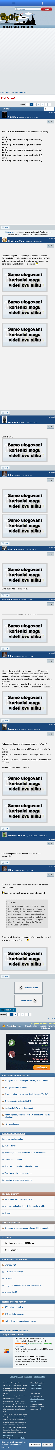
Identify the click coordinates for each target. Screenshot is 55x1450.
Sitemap (29, 1377)
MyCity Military (5, 92)
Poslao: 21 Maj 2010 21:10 (28, 117)
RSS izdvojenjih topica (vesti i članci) (20, 1321)
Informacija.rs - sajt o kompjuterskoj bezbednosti (25, 1153)
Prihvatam (35, 1444)
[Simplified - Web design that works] (40, 1409)
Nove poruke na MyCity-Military (16, 1075)
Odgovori (9, 1010)
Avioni (15, 92)
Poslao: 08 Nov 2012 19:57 (38, 836)
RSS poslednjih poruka (14, 1314)
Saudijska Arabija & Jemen (16, 1087)
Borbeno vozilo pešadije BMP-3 (18, 1101)
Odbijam (47, 1444)
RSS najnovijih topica (14, 1307)
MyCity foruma (8, 1435)
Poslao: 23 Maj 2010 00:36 (34, 241)
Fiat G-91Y (24, 92)
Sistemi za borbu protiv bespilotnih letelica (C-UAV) (26, 1094)
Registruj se (10, 232)
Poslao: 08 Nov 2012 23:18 (23, 870)
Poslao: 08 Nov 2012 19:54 (30, 729)
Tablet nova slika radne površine (18, 1173)
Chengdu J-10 (10, 1265)
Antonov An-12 (11, 1292)
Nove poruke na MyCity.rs (13, 1134)
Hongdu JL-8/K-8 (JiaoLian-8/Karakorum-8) (23, 1285)
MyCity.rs (38, 1385)
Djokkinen (13, 729)
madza (11, 549)
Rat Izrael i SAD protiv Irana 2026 (19, 1108)
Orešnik (8, 1213)
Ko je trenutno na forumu (13, 1335)
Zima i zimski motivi (13, 1159)
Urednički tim (39, 1377)
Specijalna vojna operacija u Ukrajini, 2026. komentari (27, 1080)
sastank (6, 599)
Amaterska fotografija (14, 1139)
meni (14, 3)
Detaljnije (20, 1346)
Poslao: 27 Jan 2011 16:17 (28, 422)
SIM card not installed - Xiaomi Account (21, 1166)
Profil (6, 227)
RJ (9, 475)
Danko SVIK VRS (17, 835)
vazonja (12, 422)
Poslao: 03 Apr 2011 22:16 (27, 549)
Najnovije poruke (16, 1377)
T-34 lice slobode (12, 1124)
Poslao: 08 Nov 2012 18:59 (23, 656)
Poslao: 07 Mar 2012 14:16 (22, 599)
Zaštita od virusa (37, 1388)
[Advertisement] (27, 60)
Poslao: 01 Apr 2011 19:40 (23, 475)
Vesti (32, 1385)
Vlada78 (12, 117)
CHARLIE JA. (15, 241)
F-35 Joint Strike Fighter (15, 1272)
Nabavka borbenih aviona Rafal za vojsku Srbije (25, 1206)
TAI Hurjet (9, 1278)
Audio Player (10, 1146)
